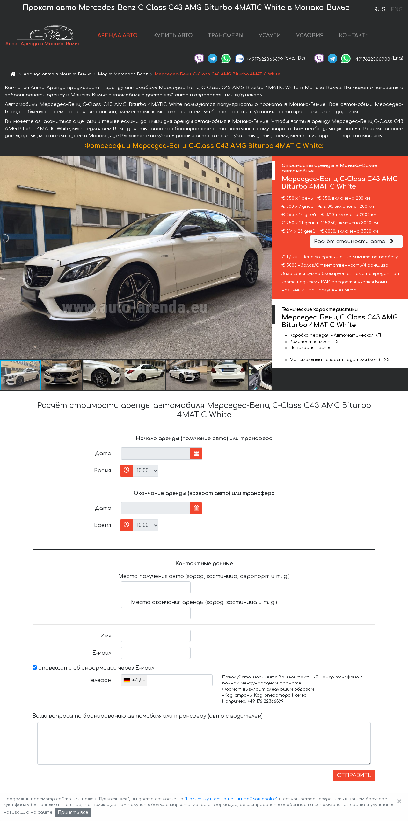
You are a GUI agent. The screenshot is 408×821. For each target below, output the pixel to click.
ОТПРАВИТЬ (354, 775)
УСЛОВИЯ (310, 36)
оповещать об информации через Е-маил (95, 668)
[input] (156, 453)
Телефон (99, 680)
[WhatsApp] (226, 58)
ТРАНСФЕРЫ (226, 36)
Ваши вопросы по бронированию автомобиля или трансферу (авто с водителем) (148, 716)
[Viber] (199, 58)
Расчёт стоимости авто (350, 241)
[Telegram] (213, 58)
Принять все (73, 812)
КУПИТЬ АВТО (173, 36)
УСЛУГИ (270, 36)
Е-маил (101, 653)
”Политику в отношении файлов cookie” (231, 799)
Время (102, 471)
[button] (62, 375)
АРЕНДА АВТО (118, 36)
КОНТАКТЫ (354, 36)
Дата (103, 453)
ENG (396, 9)
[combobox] (134, 680)
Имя (105, 636)
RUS (379, 9)
